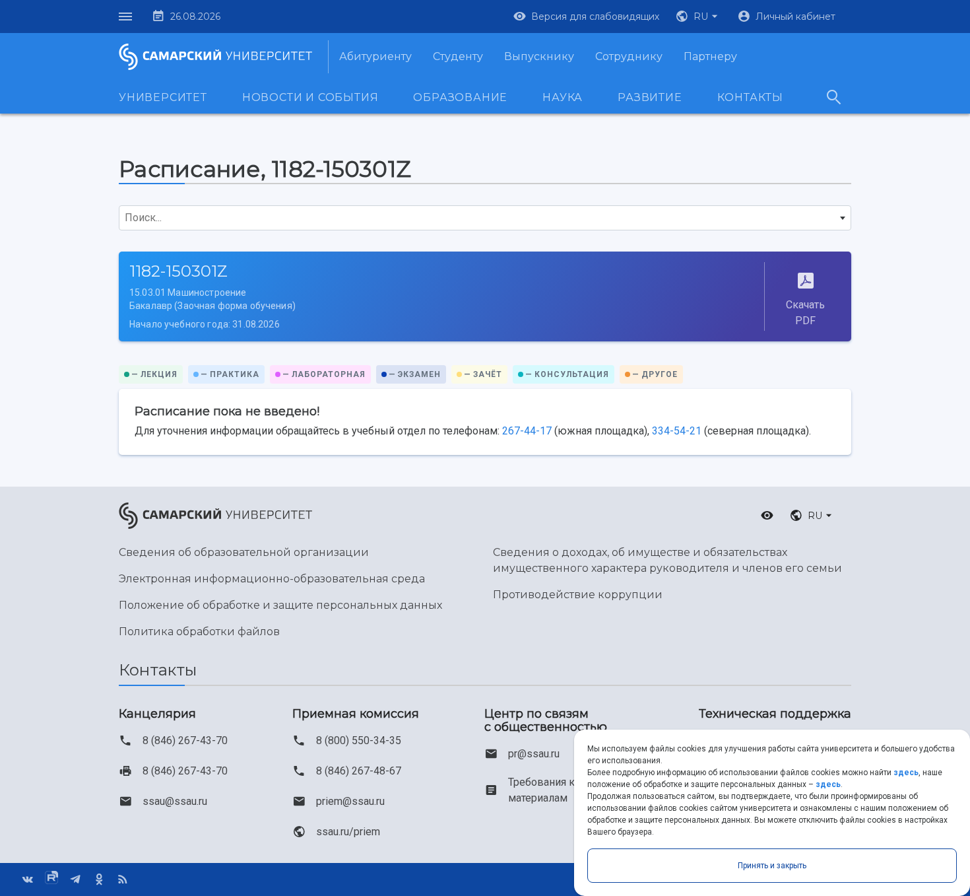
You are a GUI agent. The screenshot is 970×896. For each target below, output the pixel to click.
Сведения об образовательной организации (244, 552)
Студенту (458, 56)
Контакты (750, 97)
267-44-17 (527, 431)
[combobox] (485, 217)
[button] (698, 16)
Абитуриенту (375, 56)
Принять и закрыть (772, 865)
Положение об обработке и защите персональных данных (280, 605)
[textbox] (485, 218)
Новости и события (310, 97)
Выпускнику (539, 56)
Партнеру (710, 56)
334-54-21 (676, 431)
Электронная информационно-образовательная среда (272, 578)
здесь (906, 772)
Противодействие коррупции (578, 594)
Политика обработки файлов (199, 631)
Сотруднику (629, 56)
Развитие (650, 97)
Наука (562, 97)
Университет (163, 97)
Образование (460, 97)
